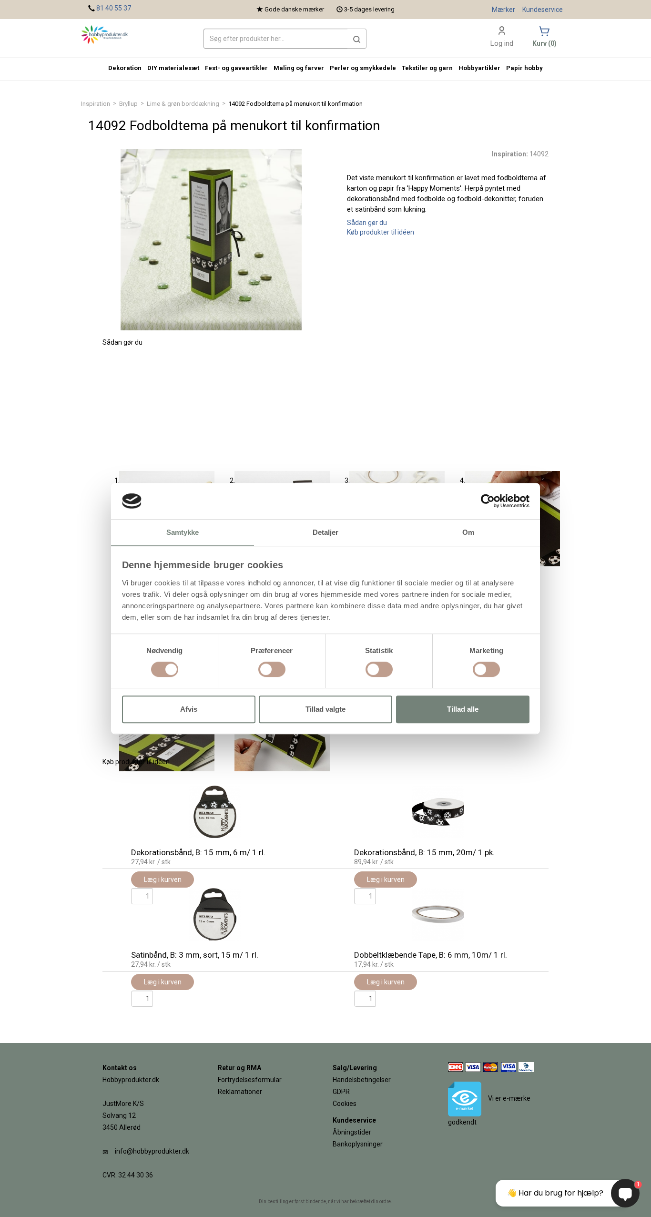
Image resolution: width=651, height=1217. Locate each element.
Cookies (344, 1103)
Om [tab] (468, 533)
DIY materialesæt (173, 68)
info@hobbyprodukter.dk (152, 1151)
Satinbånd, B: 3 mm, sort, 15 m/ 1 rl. (194, 955)
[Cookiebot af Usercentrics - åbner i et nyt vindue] (487, 501)
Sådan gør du (367, 222)
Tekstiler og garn (427, 68)
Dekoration (125, 68)
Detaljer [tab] (326, 533)
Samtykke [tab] (182, 533)
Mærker (503, 9)
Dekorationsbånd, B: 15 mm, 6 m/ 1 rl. (198, 852)
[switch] (271, 669)
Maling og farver (299, 68)
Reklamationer (240, 1091)
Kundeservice (542, 9)
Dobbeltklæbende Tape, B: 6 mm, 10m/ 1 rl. (430, 955)
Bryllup (128, 103)
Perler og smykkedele (363, 68)
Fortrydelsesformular (250, 1080)
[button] (356, 39)
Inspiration (95, 103)
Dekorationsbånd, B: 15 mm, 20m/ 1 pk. (424, 852)
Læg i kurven (163, 982)
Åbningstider (352, 1132)
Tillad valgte (325, 709)
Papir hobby (524, 68)
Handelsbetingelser (362, 1080)
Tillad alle (462, 709)
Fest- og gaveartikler (236, 68)
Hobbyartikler (479, 68)
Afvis (188, 709)
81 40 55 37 (113, 8)
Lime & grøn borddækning (183, 103)
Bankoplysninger (358, 1144)
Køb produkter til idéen (380, 232)
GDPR (341, 1091)
